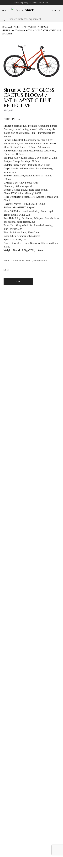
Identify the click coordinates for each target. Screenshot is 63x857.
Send (18, 281)
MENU (4, 10)
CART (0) (56, 10)
